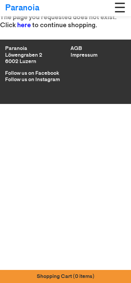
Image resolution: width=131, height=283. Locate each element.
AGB (76, 48)
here (24, 25)
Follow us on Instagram (32, 79)
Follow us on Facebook (32, 73)
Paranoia (22, 7)
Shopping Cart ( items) (65, 276)
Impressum (84, 55)
